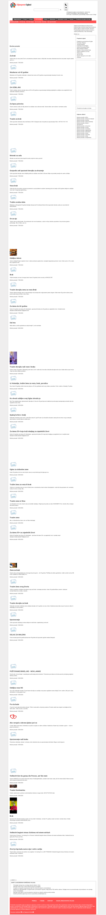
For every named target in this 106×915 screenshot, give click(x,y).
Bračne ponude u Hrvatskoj (83, 129)
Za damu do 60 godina (18, 306)
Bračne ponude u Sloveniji (83, 134)
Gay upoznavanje (51, 21)
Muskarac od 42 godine (19, 72)
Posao (25, 19)
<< (10, 880)
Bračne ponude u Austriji (83, 120)
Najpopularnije (17, 19)
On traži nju (22, 21)
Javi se (80, 54)
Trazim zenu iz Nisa (17, 501)
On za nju (13, 219)
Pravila (34, 900)
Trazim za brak (15, 119)
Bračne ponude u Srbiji (82, 136)
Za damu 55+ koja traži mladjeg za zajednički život (29, 431)
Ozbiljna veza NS (16, 688)
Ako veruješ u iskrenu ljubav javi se (23, 723)
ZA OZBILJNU (15, 87)
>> (16, 880)
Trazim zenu (14, 518)
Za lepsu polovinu (16, 104)
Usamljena (82, 45)
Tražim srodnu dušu (17, 202)
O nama (42, 900)
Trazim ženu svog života (19, 587)
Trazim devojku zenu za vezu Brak (23, 290)
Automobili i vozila (62, 19)
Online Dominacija (83, 47)
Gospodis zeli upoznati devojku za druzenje (27, 171)
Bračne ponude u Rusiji (82, 133)
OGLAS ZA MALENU (18, 635)
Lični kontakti (38, 19)
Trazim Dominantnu (17, 790)
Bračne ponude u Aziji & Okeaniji (85, 121)
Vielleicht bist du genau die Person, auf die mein (28, 776)
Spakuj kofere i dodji (18, 415)
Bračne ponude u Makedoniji (84, 130)
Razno (45, 19)
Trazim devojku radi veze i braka (22, 367)
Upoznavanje (15, 620)
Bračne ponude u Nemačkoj (83, 131)
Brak (11, 275)
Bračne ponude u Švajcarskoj (84, 137)
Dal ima (13, 323)
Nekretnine (52, 19)
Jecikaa (81, 44)
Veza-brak (14, 186)
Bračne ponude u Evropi (83, 127)
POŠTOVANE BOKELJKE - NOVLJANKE (25, 671)
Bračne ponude (14, 21)
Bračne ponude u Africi (82, 117)
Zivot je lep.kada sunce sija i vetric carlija (26, 849)
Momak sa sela (16, 156)
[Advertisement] (42, 34)
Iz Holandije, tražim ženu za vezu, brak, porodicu (29, 383)
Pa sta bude (14, 704)
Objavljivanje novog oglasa (65, 900)
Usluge (31, 19)
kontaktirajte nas (42, 893)
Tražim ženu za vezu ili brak (20, 485)
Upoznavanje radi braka (19, 739)
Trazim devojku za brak (19, 603)
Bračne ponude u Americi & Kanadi (85, 119)
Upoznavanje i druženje (40, 21)
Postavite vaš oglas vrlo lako (83, 19)
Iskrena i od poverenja (84, 50)
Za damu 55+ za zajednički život (22, 533)
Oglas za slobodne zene (19, 469)
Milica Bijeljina (82, 48)
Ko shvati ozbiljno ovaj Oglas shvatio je (25, 398)
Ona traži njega (30, 21)
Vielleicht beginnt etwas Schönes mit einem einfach (30, 833)
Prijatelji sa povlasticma (85, 41)
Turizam (71, 19)
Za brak (13, 56)
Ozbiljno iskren (15, 258)
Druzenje (81, 43)
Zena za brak (15, 570)
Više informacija (88, 31)
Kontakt (50, 900)
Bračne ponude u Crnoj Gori (83, 126)
